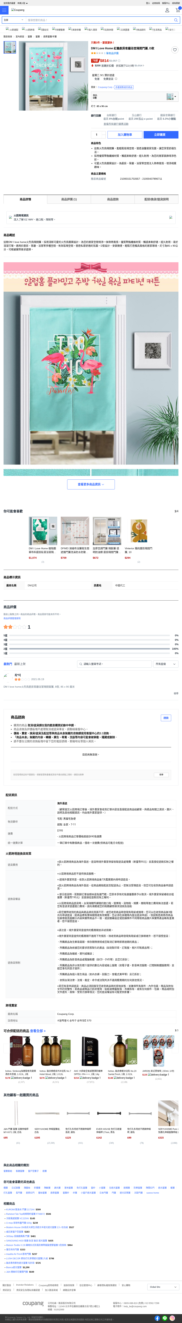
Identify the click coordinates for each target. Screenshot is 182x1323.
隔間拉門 (150, 1188)
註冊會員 (156, 3)
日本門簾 (104, 1193)
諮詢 (166, 717)
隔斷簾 (47, 1188)
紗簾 (75, 1193)
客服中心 (166, 3)
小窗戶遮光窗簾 (88, 1193)
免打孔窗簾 (82, 1188)
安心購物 (126, 1285)
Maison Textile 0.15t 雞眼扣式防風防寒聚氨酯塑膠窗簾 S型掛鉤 (36, 1245)
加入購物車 (125, 134)
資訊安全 (7, 1290)
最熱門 (8, 664)
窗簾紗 (66, 1193)
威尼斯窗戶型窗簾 (14, 1232)
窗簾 (30, 36)
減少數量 (104, 133)
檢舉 (161, 775)
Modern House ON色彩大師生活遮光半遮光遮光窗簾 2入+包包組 (37, 1227)
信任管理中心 (85, 1285)
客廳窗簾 (20, 1171)
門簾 (114, 1193)
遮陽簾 (127, 1188)
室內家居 (20, 36)
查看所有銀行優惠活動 (116, 123)
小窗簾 (102, 1188)
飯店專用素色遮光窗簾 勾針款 (20, 1263)
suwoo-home (152, 1193)
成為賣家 (176, 3)
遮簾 (44, 1171)
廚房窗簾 (54, 1193)
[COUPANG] (33, 1305)
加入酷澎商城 (51, 1290)
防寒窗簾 (138, 1188)
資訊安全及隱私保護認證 (28, 1290)
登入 (148, 3)
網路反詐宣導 (69, 1290)
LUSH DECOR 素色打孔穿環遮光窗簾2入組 (27, 1258)
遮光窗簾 (162, 1188)
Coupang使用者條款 (48, 1285)
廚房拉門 (30, 1193)
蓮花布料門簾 (12, 1249)
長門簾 (19, 1193)
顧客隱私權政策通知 (107, 1285)
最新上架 (20, 664)
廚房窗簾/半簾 (50, 36)
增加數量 (104, 136)
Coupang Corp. (115, 87)
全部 (6, 20)
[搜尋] (176, 20)
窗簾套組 (8, 1171)
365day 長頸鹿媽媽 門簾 (18, 1236)
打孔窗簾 (8, 1193)
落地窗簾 (68, 1188)
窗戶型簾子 (33, 1171)
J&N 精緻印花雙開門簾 (17, 1272)
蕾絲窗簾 (42, 1193)
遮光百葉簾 (125, 1193)
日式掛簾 (16, 1188)
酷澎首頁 (8, 36)
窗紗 (93, 1188)
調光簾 (57, 1188)
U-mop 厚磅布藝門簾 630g (19, 1223)
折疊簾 (37, 1188)
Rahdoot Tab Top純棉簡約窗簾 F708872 (25, 1214)
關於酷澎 (6, 1285)
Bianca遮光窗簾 (14, 1267)
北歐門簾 (138, 1193)
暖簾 (172, 1188)
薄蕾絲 (27, 1188)
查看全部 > (38, 1031)
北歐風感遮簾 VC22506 (17, 1218)
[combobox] (165, 664)
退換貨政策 (69, 1285)
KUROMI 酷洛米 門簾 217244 (20, 1209)
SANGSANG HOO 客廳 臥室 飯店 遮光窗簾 (26, 1241)
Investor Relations (25, 1285)
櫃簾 (6, 1188)
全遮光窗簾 (114, 1188)
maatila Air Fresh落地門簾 (18, 1254)
